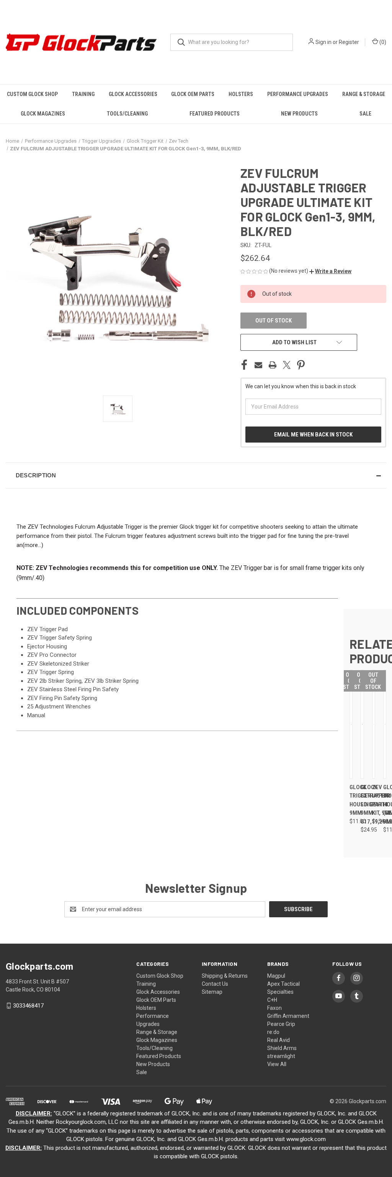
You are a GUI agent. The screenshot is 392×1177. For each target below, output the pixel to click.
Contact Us (215, 984)
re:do (273, 1032)
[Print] (272, 365)
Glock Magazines (43, 114)
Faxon (274, 1008)
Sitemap (212, 992)
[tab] (177, 610)
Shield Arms (282, 1048)
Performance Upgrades (297, 94)
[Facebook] (244, 365)
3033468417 (28, 1005)
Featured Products (214, 114)
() (382, 42)
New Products (299, 114)
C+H (272, 1000)
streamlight (281, 1056)
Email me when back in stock (313, 434)
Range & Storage (363, 94)
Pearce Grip (281, 1024)
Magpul (276, 976)
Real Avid (278, 1040)
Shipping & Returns (225, 976)
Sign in (323, 42)
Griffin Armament (288, 1016)
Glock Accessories (133, 94)
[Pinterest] (301, 365)
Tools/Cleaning (127, 114)
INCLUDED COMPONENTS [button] (77, 610)
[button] (330, 271)
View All (276, 1064)
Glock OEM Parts (192, 94)
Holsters (241, 94)
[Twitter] (287, 365)
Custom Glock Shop (32, 94)
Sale (365, 114)
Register (349, 42)
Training (83, 94)
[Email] (258, 365)
